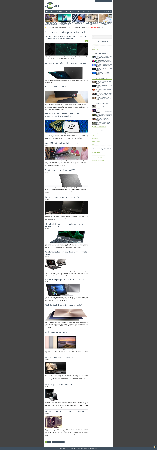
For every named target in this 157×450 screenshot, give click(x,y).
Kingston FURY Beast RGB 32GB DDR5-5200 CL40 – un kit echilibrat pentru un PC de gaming (103, 111)
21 (53, 441)
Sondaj (93, 46)
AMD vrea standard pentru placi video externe (64, 411)
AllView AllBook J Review (55, 86)
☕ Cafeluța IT (95, 49)
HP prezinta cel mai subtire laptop (59, 357)
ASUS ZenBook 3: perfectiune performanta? (63, 305)
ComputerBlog (95, 133)
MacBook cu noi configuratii (57, 332)
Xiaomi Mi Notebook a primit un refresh (62, 143)
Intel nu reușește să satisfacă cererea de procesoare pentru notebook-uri (62, 114)
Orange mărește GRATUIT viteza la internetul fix (78, 23)
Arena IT (53, 5)
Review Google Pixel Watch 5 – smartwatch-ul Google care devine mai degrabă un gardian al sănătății (103, 119)
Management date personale (98, 160)
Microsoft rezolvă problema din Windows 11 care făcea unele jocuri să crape (103, 73)
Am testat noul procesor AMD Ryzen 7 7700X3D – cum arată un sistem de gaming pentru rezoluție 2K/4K (104, 123)
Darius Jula (94, 135)
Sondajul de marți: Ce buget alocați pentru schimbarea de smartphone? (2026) (103, 61)
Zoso (93, 144)
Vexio (92, 27)
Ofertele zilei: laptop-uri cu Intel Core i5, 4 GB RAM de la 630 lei (64, 225)
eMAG (89, 27)
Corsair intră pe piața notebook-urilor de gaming (65, 63)
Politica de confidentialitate (97, 157)
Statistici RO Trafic (93, 448)
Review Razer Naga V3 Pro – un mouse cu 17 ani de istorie (102, 106)
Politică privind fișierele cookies (98, 155)
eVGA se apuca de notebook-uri (58, 384)
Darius (87, 448)
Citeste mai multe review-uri (99, 126)
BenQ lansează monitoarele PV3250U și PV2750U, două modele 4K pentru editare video (104, 94)
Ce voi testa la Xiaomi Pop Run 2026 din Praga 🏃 (103, 90)
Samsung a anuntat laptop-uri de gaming (62, 197)
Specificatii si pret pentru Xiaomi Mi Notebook (64, 279)
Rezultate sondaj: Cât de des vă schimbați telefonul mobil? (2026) (105, 23)
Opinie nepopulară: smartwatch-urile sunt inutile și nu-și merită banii (104, 57)
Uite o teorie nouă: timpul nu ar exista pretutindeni (104, 69)
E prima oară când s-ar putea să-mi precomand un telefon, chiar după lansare (65, 23)
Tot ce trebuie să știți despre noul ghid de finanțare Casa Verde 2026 (92, 23)
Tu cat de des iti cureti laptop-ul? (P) (60, 170)
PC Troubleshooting (96, 141)
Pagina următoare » (60, 441)
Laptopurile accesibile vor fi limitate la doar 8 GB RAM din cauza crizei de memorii (65, 37)
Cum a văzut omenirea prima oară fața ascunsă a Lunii (103, 82)
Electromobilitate (95, 138)
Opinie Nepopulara (96, 44)
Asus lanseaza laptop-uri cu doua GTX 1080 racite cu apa (66, 253)
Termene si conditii (96, 152)
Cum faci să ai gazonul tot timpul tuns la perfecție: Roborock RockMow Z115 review (104, 115)
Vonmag (96, 27)
